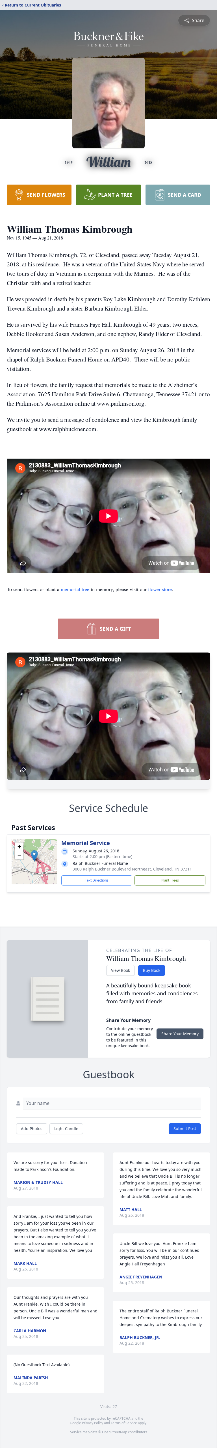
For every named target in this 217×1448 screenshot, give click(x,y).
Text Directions (96, 880)
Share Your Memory (180, 1033)
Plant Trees (170, 880)
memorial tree (75, 589)
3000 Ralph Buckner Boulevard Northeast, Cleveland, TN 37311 (132, 869)
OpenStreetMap (114, 1432)
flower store (160, 589)
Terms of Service (124, 1423)
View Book (120, 970)
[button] (34, 856)
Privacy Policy (92, 1423)
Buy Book (151, 970)
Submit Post (184, 1128)
